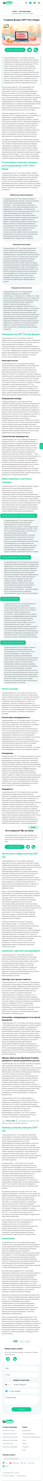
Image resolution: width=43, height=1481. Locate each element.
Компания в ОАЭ (7, 1443)
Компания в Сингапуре (10, 1437)
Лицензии (25, 1447)
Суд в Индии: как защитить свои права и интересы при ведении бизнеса (20, 1122)
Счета (24, 1440)
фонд (21, 1341)
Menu (41, 446)
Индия (27, 1341)
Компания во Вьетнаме (10, 1440)
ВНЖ (23, 1450)
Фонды (24, 1443)
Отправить (21, 1409)
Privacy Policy (21, 1476)
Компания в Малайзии (9, 1447)
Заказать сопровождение (15, 50)
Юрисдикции (26, 1430)
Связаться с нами (14, 847)
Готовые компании (28, 1434)
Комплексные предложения (31, 1437)
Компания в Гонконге (9, 1434)
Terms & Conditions (8, 1476)
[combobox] (8, 1385)
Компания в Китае (8, 1430)
